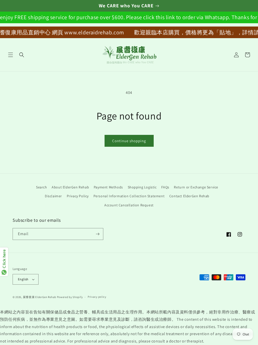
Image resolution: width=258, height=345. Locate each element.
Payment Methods (108, 187)
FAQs (165, 187)
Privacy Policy (78, 196)
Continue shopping (129, 140)
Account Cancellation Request (129, 205)
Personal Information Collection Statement (129, 196)
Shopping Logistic (142, 187)
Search (41, 187)
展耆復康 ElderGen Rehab (39, 297)
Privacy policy (97, 297)
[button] (10, 54)
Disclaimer (53, 196)
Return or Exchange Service (196, 187)
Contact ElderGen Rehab (189, 196)
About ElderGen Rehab (70, 187)
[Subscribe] (97, 234)
